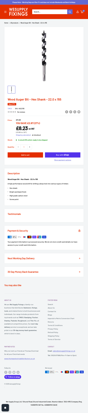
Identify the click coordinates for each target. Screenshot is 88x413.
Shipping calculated (23, 135)
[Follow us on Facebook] (5, 372)
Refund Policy (53, 332)
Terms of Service (54, 339)
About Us (51, 308)
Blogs (50, 315)
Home (6, 23)
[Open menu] (5, 12)
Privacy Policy (53, 329)
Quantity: (11, 147)
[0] (82, 11)
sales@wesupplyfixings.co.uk (64, 351)
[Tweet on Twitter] (74, 111)
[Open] (5, 407)
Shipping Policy (53, 336)
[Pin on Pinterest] (70, 111)
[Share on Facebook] (66, 111)
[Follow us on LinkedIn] (18, 372)
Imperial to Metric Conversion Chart (61, 318)
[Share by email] (78, 111)
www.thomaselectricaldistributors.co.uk (19, 359)
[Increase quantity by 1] (29, 147)
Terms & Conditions (55, 325)
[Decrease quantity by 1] (18, 147)
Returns (51, 322)
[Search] (70, 11)
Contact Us (52, 311)
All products (14, 23)
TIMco (10, 108)
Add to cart (25, 155)
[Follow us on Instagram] (9, 372)
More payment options (62, 160)
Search (50, 304)
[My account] (78, 12)
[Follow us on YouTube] (13, 372)
